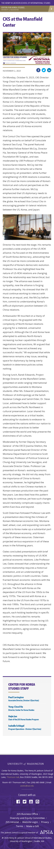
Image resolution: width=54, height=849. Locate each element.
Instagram (38, 801)
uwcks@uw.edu (27, 785)
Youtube (32, 801)
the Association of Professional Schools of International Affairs (45, 832)
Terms (19, 826)
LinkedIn (49, 70)
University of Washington (27, 764)
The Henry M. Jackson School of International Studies (25, 3)
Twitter (44, 70)
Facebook (38, 70)
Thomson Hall (13, 777)
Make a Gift (32, 826)
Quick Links (51, 9)
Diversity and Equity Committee (27, 818)
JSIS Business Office (27, 814)
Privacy (45, 822)
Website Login (30, 822)
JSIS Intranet (12, 822)
